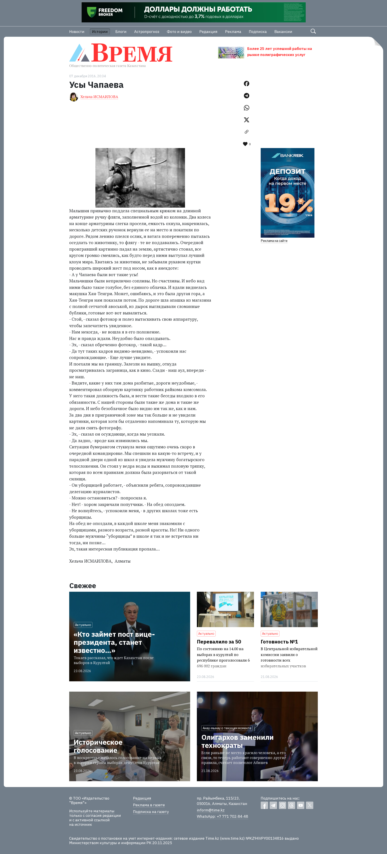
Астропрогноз (146, 31)
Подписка (258, 31)
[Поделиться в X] (247, 120)
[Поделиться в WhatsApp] (247, 108)
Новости (76, 31)
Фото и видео (179, 31)
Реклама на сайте (274, 241)
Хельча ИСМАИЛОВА (99, 96)
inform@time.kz (211, 810)
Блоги (121, 31)
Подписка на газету (151, 811)
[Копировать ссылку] (247, 132)
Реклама (233, 31)
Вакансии (283, 31)
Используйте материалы (91, 811)
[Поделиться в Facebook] (247, 84)
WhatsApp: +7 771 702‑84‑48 (222, 816)
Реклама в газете (149, 804)
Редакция (208, 31)
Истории (100, 31)
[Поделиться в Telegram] (247, 96)
